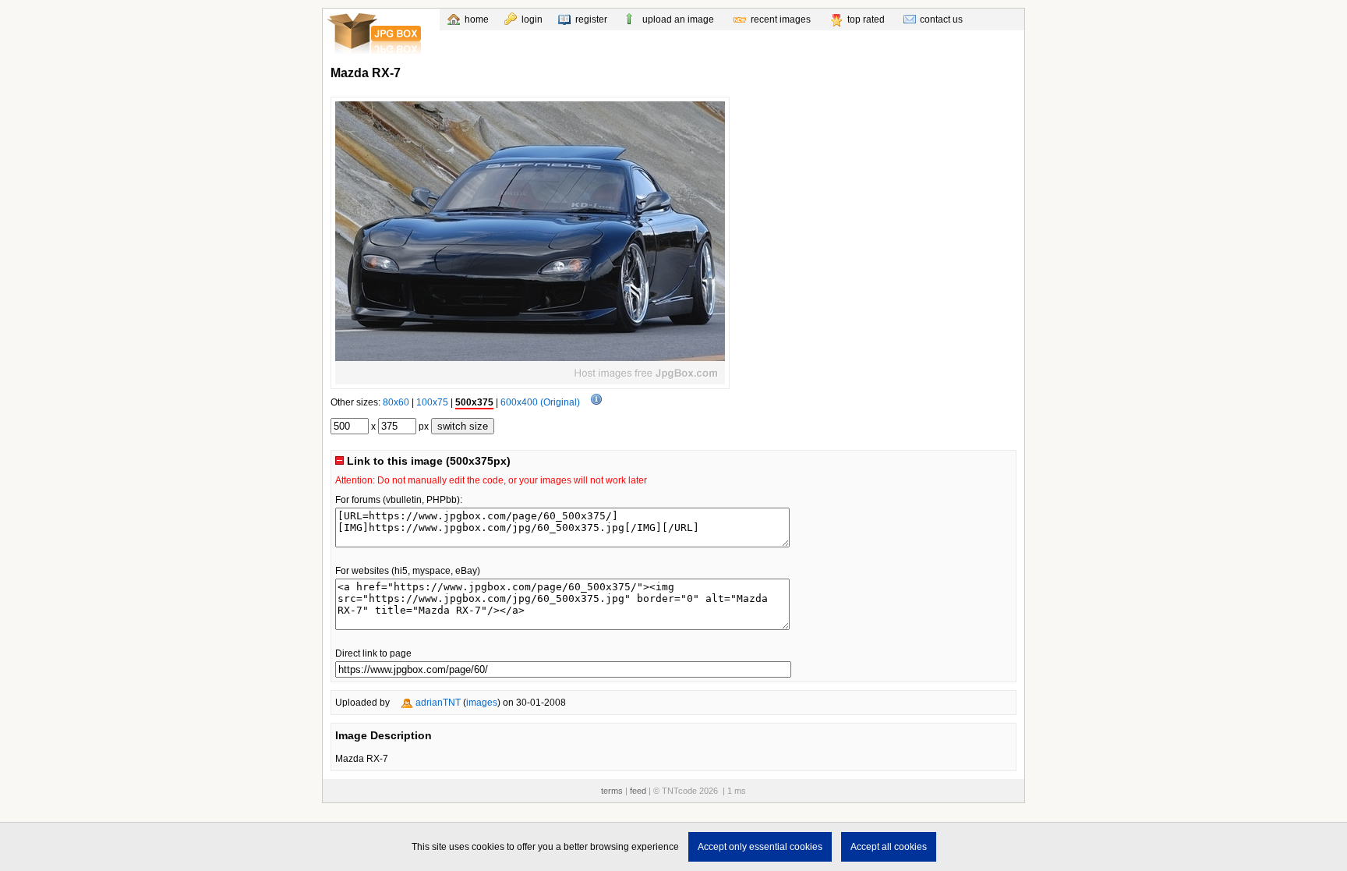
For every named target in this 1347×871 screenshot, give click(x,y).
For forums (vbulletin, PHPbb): (398, 499)
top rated (866, 19)
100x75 (432, 402)
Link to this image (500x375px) (427, 461)
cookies (488, 846)
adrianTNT (438, 702)
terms (612, 790)
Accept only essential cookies (760, 846)
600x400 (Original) (540, 402)
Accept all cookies (888, 846)
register (591, 19)
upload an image (678, 19)
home (477, 19)
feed (638, 790)
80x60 (396, 402)
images (481, 702)
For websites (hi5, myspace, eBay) (407, 570)
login (532, 19)
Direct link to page (373, 653)
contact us (941, 19)
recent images (781, 19)
